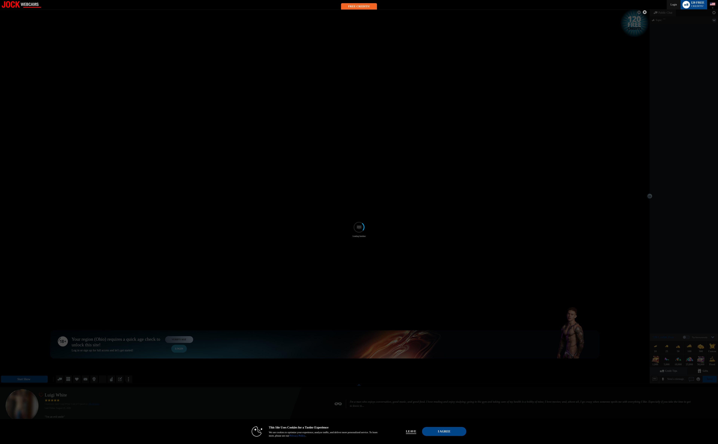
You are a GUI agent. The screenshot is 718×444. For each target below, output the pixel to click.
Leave (411, 431)
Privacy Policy (297, 435)
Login (674, 4)
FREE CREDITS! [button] (359, 6)
